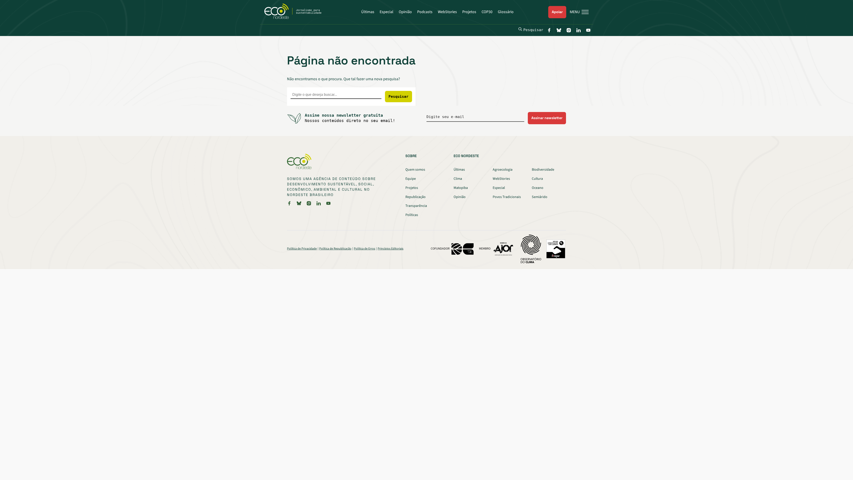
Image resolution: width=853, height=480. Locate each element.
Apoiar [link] (557, 12)
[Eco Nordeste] (295, 17)
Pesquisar (533, 30)
